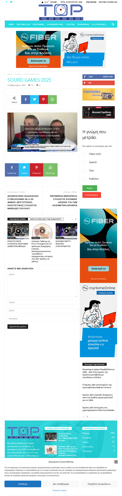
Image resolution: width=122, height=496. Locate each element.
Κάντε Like (108, 76)
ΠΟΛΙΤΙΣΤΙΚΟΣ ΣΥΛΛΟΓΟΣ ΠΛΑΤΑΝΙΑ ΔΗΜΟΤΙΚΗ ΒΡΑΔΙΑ (17, 244)
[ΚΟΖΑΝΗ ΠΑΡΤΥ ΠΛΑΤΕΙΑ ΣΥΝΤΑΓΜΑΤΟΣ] (66, 231)
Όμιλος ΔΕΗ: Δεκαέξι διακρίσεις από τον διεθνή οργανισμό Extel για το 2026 (97, 397)
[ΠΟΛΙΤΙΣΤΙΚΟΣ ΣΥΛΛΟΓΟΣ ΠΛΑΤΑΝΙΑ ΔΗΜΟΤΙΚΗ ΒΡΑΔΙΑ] (18, 231)
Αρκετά (93, 162)
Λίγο (91, 170)
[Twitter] (34, 99)
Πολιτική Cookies (60, 490)
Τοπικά (85, 442)
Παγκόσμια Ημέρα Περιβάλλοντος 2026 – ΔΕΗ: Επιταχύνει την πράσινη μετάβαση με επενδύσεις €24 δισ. (98, 373)
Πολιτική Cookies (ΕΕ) (108, 2)
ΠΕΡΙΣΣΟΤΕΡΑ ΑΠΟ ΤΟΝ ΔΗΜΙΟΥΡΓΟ (45, 219)
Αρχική (9, 74)
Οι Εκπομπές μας (55, 24)
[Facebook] (6, 2)
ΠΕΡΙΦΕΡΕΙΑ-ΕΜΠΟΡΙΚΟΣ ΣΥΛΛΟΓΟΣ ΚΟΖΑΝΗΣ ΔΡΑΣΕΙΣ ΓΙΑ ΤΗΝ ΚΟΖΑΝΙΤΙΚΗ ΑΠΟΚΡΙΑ (63, 200)
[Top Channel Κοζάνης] (61, 12)
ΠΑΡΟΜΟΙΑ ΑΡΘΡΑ (18, 219)
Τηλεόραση (87, 451)
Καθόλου (94, 179)
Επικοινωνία (91, 2)
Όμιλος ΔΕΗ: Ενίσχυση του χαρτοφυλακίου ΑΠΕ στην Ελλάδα (98, 409)
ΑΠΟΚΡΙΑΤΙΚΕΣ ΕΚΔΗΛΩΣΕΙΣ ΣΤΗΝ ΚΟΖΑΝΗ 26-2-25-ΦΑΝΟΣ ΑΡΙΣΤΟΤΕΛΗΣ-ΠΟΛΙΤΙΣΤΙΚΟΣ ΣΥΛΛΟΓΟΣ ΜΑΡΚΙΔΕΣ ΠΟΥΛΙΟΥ (23, 202)
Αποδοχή (22, 484)
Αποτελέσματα (91, 195)
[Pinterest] (43, 99)
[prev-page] (72, 219)
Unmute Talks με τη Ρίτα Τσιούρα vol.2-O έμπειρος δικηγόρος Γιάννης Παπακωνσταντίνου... (67, 452)
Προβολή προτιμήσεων (99, 484)
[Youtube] (11, 2)
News (11, 24)
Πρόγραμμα (38, 24)
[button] (116, 461)
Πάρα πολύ (95, 154)
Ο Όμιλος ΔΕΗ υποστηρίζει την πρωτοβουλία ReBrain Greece (97, 386)
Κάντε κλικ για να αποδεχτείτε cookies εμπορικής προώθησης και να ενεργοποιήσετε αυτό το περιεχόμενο (42, 132)
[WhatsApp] (52, 99)
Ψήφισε (90, 188)
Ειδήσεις (18, 74)
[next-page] (75, 219)
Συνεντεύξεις (87, 447)
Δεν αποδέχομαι (61, 484)
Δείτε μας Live (23, 24)
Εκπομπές (86, 438)
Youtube (70, 24)
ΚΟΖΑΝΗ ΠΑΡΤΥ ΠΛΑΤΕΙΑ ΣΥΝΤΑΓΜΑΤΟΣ (63, 244)
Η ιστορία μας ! (99, 24)
